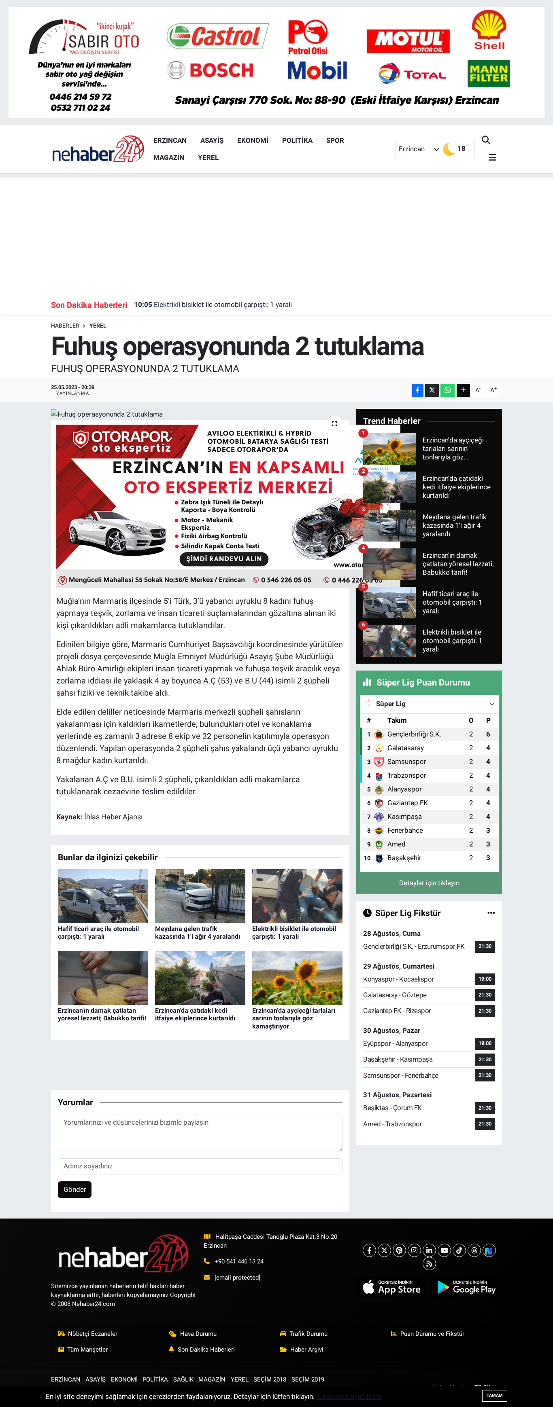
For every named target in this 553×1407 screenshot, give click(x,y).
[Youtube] (444, 1250)
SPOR (335, 140)
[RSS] (429, 1263)
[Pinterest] (399, 1250)
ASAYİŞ (211, 140)
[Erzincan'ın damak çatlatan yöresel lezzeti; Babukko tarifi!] (103, 977)
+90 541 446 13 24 (239, 1261)
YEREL (208, 157)
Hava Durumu (198, 1333)
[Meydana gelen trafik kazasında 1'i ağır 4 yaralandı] (200, 896)
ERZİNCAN (170, 140)
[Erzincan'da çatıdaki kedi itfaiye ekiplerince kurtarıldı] (200, 977)
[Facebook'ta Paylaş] (417, 390)
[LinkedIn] (429, 1250)
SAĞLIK (183, 1379)
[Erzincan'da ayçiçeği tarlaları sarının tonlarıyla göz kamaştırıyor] (297, 977)
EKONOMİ (252, 140)
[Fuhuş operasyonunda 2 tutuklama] (200, 414)
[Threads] (474, 1250)
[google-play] (466, 1287)
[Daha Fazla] (463, 390)
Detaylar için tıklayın (429, 883)
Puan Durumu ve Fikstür (432, 1333)
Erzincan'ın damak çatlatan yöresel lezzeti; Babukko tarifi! (102, 1014)
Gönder (75, 1189)
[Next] (489, 1250)
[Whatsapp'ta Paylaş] (447, 390)
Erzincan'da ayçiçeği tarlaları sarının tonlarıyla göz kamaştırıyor (293, 1018)
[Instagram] (414, 1250)
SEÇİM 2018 (269, 1379)
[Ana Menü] (489, 158)
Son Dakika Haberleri (206, 1349)
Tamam (495, 1395)
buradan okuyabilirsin (348, 1396)
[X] (384, 1250)
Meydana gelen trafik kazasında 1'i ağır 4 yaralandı (197, 932)
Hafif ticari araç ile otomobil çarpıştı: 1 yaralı (98, 932)
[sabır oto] (276, 62)
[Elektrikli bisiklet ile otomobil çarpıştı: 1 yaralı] (297, 896)
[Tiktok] (459, 1250)
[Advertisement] (276, 234)
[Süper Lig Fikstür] (491, 913)
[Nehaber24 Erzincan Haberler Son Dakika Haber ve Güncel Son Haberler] (99, 148)
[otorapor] (228, 506)
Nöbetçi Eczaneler (92, 1333)
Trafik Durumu (308, 1333)
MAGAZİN (168, 157)
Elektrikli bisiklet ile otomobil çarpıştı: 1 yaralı (213, 304)
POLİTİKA (297, 140)
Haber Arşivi (306, 1349)
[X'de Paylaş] (432, 390)
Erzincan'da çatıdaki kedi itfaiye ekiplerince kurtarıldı (195, 1014)
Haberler (65, 325)
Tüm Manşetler (87, 1349)
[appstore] (392, 1287)
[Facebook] (369, 1250)
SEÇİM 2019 (307, 1379)
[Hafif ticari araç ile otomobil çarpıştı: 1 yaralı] (103, 896)
